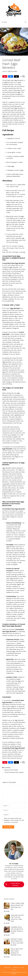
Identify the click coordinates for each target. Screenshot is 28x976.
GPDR (22, 967)
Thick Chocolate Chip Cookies (13, 772)
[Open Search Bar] (25, 22)
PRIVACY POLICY (7, 967)
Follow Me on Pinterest (15, 884)
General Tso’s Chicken (11, 770)
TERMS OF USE (16, 967)
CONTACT (14, 969)
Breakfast (7, 767)
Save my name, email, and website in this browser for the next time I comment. (14, 820)
